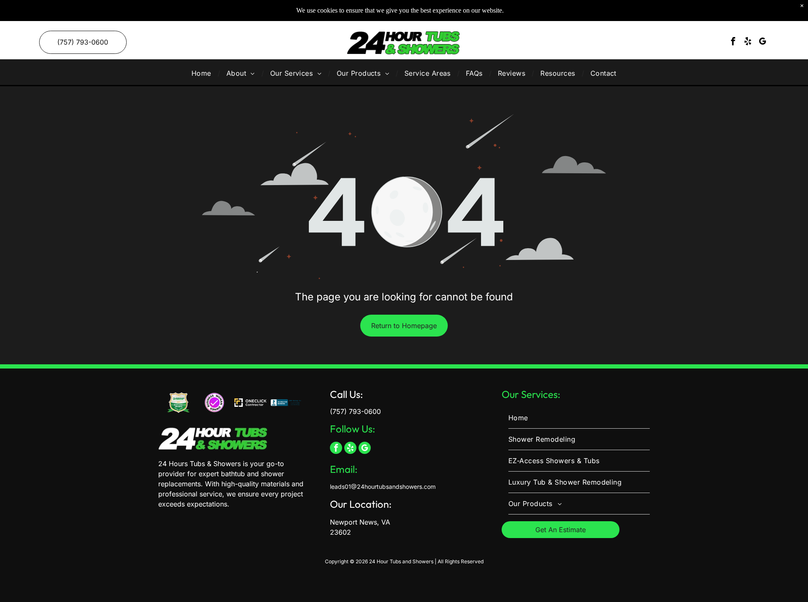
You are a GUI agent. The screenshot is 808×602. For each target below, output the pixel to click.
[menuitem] (202, 73)
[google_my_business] (762, 42)
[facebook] (733, 42)
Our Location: (361, 504)
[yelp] (748, 42)
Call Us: (346, 394)
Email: (344, 469)
